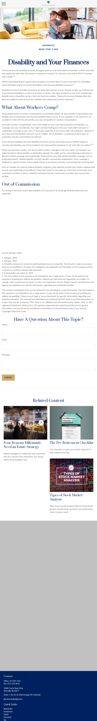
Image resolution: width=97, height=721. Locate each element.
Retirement (8, 709)
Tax (5, 720)
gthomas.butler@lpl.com (13, 699)
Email (4, 340)
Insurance (7, 717)
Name (4, 325)
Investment (8, 712)
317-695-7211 (15, 681)
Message (6, 355)
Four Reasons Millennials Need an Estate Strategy (22, 445)
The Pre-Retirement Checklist (71, 443)
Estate (6, 714)
